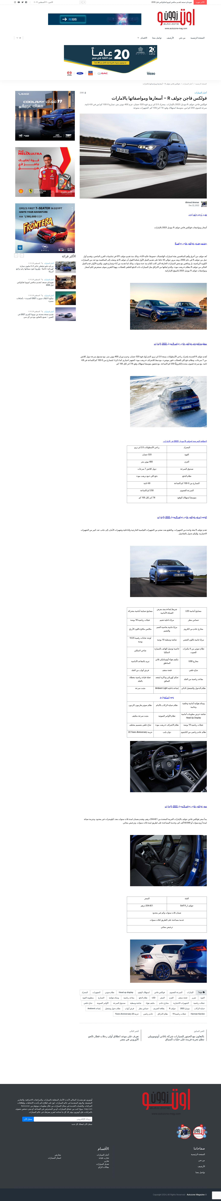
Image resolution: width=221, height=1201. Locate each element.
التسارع (101, 997)
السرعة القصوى (175, 992)
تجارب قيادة (104, 1158)
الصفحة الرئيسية (198, 37)
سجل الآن (28, 1119)
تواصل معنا (157, 37)
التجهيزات (96, 992)
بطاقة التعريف (158, 1008)
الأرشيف (170, 37)
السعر (162, 997)
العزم (171, 997)
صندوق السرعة (119, 1003)
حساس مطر (143, 1008)
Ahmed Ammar (192, 202)
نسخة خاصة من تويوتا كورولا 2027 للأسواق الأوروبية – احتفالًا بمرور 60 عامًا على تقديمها (47, 293)
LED (153, 997)
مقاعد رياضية (129, 997)
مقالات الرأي (103, 1167)
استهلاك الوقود (144, 992)
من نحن (182, 37)
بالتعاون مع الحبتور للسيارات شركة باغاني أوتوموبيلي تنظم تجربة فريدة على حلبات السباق (176, 1038)
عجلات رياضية (199, 1003)
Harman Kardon (198, 1013)
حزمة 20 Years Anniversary (127, 1013)
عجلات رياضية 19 (179, 1013)
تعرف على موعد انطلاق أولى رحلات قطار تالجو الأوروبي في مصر (113, 1038)
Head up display (126, 992)
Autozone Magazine (196, 1194)
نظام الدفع (143, 997)
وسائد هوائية (114, 997)
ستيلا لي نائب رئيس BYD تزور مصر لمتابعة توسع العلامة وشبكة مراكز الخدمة (45, 274)
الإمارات (190, 992)
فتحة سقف (182, 997)
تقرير (194, 997)
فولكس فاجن (159, 992)
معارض (58, 1154)
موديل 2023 (185, 1008)
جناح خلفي (88, 1003)
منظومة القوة (88, 997)
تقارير (106, 1161)
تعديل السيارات (102, 1164)
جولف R (172, 1008)
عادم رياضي (148, 1013)
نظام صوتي (109, 992)
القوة (203, 997)
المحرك (85, 992)
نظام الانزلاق (163, 1013)
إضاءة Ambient (94, 1008)
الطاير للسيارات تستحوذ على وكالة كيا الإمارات (46, 323)
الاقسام (143, 37)
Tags (200, 992)
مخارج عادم (164, 1003)
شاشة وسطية (135, 1003)
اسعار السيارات (54, 1158)
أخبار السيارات (188, 84)
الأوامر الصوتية (103, 1003)
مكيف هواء (150, 1003)
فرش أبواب (129, 1008)
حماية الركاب (199, 1008)
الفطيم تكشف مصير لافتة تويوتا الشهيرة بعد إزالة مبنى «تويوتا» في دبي (45, 308)
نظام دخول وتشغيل (112, 1008)
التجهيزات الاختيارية (181, 1003)
